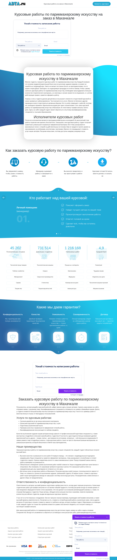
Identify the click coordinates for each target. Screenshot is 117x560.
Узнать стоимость (55, 51)
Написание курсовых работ (46, 528)
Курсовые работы (13, 528)
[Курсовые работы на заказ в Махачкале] (16, 4)
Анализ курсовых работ (15, 534)
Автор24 (67, 55)
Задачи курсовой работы (15, 531)
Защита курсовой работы (45, 531)
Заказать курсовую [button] (101, 4)
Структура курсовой (44, 537)
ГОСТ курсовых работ (14, 537)
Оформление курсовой (45, 534)
